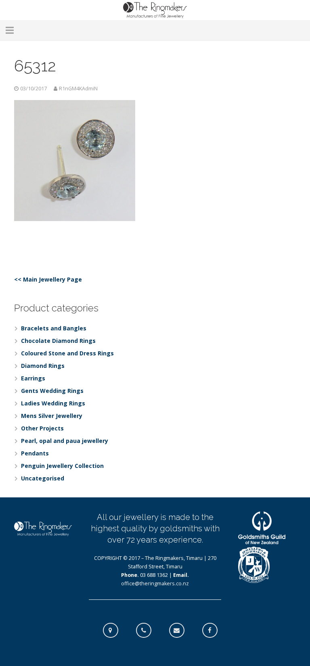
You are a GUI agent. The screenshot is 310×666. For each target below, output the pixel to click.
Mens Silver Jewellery (51, 416)
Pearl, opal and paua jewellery (64, 441)
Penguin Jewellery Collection (62, 466)
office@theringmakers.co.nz (155, 583)
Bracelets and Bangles (53, 328)
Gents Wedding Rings (52, 391)
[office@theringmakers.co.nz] (181, 630)
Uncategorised (42, 478)
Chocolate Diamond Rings (58, 340)
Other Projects (42, 428)
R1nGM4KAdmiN (78, 88)
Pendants (35, 453)
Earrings (33, 378)
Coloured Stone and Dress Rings (67, 353)
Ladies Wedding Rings (53, 403)
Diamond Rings (43, 366)
